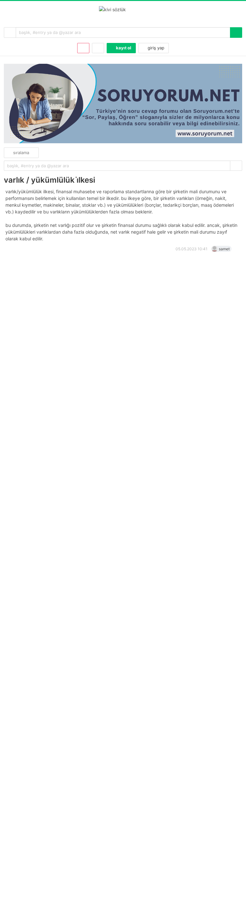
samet (224, 248)
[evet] (236, 166)
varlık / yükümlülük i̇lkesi (49, 180)
